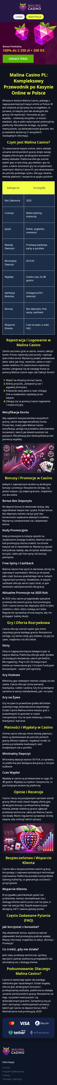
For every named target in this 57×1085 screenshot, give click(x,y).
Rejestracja (34, 16)
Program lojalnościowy (13, 1071)
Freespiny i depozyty (12, 1079)
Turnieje (6, 1075)
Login (19, 16)
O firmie (6, 1067)
